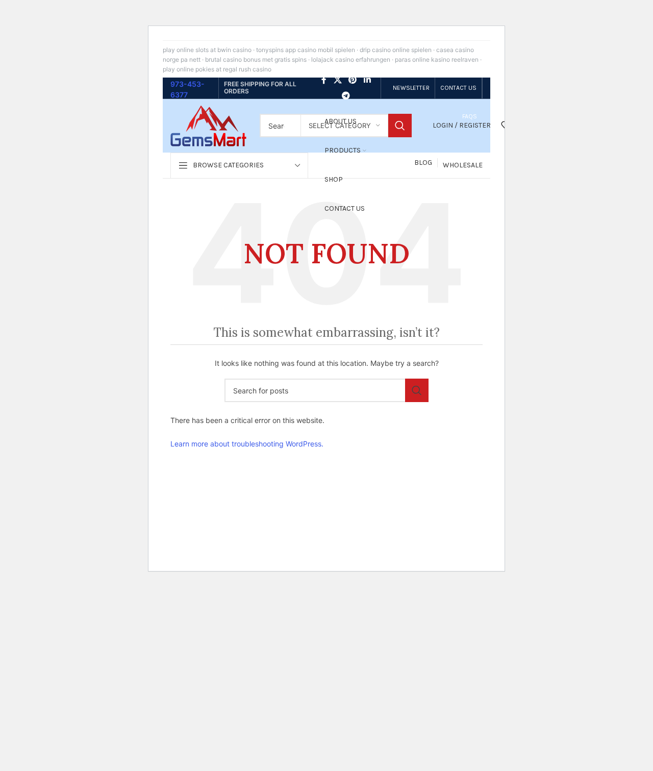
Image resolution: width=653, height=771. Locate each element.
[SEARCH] (400, 125)
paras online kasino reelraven (437, 59)
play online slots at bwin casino (207, 50)
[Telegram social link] (346, 95)
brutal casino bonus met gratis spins (256, 59)
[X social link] (337, 80)
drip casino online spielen (396, 50)
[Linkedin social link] (367, 80)
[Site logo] (208, 124)
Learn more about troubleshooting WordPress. (246, 443)
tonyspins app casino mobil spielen (305, 50)
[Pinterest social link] (352, 80)
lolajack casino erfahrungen (350, 59)
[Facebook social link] (324, 80)
